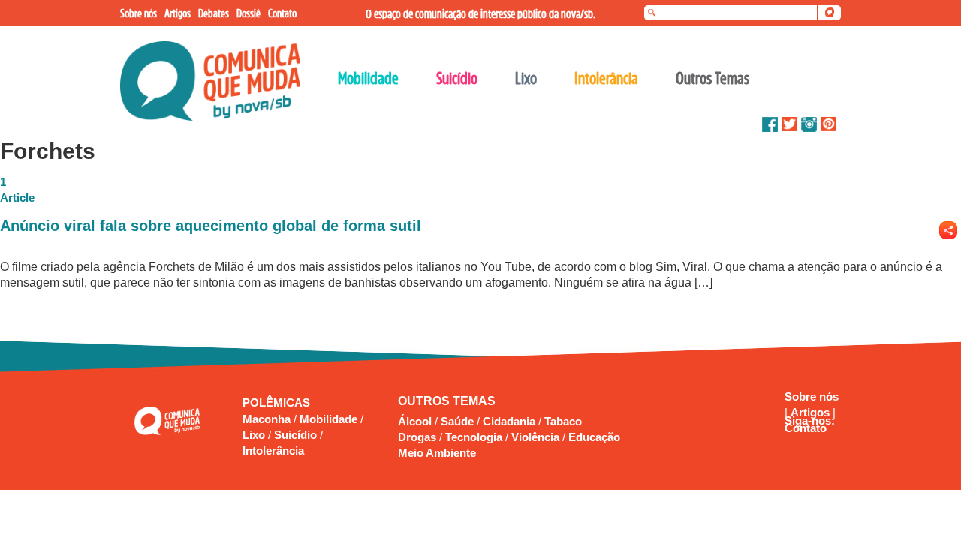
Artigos (812, 412)
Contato (806, 428)
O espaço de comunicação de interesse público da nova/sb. (480, 14)
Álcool (415, 421)
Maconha (268, 418)
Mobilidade (330, 418)
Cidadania (509, 421)
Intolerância (273, 450)
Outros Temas (712, 78)
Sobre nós (812, 396)
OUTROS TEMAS (447, 400)
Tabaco (563, 421)
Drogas (417, 436)
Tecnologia (473, 436)
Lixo (255, 434)
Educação (594, 436)
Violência (535, 436)
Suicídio (297, 434)
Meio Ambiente (437, 452)
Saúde (457, 421)
